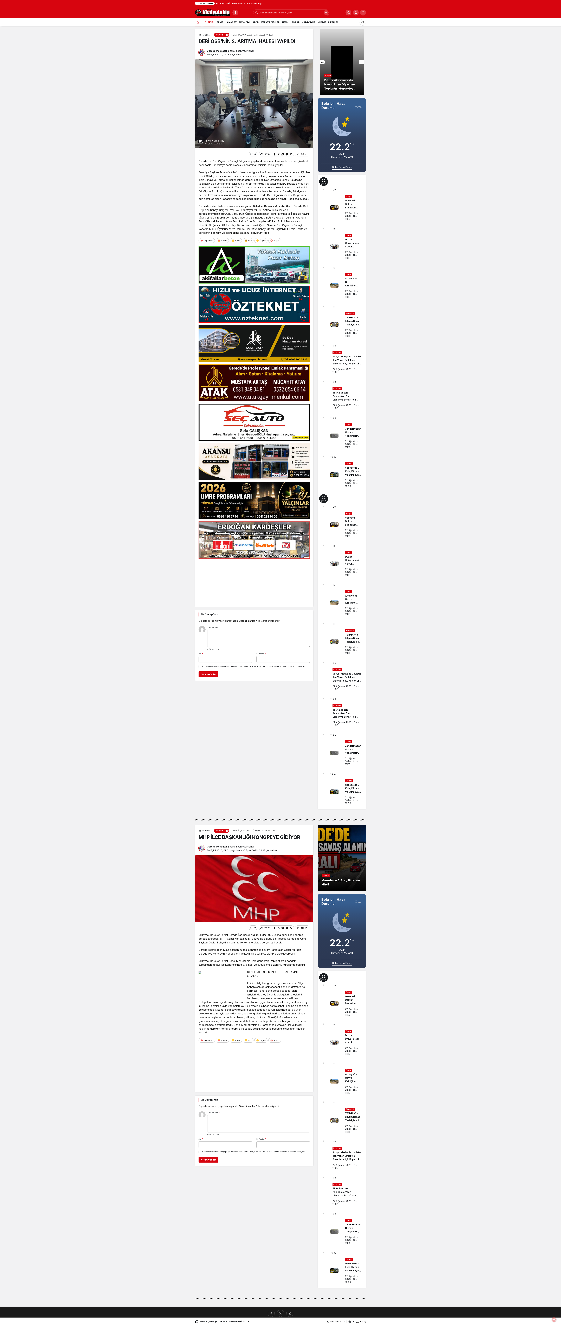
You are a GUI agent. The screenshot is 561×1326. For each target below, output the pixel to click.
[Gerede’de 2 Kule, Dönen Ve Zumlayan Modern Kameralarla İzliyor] (342, 472)
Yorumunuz (213, 627)
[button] (356, 12)
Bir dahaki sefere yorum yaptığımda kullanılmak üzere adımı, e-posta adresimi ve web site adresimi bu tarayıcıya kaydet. (253, 666)
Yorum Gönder (208, 674)
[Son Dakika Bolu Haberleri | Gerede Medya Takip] (212, 12)
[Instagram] (289, 1313)
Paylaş (363, 1321)
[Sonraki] (361, 62)
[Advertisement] (254, 581)
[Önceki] (322, 62)
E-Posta (261, 653)
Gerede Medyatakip (218, 50)
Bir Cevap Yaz (209, 614)
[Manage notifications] (554, 1319)
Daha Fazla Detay (342, 167)
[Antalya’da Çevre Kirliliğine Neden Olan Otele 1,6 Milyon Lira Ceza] (342, 283)
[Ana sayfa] (197, 22)
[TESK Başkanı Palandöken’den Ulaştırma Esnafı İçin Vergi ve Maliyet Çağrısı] (342, 396)
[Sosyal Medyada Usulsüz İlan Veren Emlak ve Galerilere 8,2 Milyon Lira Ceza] (342, 360)
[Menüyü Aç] (235, 12)
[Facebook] (271, 1313)
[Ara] (326, 12)
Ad (201, 653)
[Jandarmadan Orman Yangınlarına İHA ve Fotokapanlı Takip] (342, 433)
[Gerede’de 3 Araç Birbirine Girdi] (342, 858)
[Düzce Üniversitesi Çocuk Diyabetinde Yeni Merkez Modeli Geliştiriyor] (342, 244)
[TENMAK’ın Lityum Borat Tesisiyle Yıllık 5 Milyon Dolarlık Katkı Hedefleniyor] (342, 322)
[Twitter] (280, 1313)
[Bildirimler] (363, 12)
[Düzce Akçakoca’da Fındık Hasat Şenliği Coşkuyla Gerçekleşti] (342, 62)
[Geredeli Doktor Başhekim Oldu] (342, 200)
